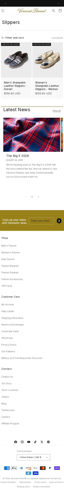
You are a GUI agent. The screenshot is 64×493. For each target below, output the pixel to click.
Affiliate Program (10, 423)
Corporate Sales (10, 331)
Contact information (41, 487)
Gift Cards (6, 286)
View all (57, 110)
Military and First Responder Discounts (21, 358)
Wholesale (7, 338)
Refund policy (25, 482)
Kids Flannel (7, 259)
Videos (5, 397)
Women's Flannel (10, 252)
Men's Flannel (8, 245)
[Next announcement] (58, 3)
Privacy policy (40, 482)
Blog (3, 403)
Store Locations (9, 390)
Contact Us (7, 376)
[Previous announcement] (5, 3)
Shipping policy (23, 487)
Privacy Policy (9, 344)
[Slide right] (38, 197)
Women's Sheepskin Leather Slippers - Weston (47, 86)
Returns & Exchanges (12, 324)
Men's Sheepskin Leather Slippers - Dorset (15, 86)
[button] (53, 10)
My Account (7, 304)
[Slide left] (25, 197)
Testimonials (7, 410)
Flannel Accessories (12, 279)
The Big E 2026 (17, 156)
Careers (5, 417)
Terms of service (56, 482)
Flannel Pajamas (9, 272)
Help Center (7, 311)
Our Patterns (8, 351)
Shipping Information (12, 318)
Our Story (6, 383)
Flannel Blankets (10, 266)
